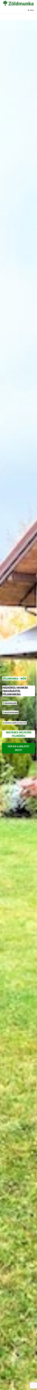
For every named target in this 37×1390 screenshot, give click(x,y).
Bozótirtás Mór (10, 712)
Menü (32, 10)
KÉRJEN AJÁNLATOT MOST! (18, 748)
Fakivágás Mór (9, 703)
